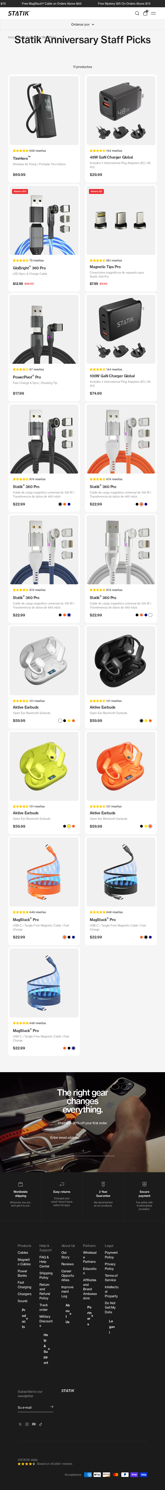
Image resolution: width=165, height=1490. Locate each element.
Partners (89, 1315)
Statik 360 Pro (26, 486)
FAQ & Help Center (44, 1261)
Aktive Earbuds (26, 707)
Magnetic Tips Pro (105, 267)
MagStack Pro (26, 919)
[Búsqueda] (137, 13)
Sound (22, 1301)
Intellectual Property (111, 1291)
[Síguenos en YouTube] (33, 1424)
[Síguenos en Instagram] (27, 1424)
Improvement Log (67, 1291)
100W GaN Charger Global (112, 376)
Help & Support (46, 1349)
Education (90, 1271)
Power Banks (22, 1273)
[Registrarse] (51, 1407)
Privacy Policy (110, 1266)
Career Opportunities (67, 1275)
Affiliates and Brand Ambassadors (90, 1289)
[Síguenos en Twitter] (20, 1424)
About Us (68, 1313)
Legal (111, 1326)
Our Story (65, 1255)
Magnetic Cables (24, 1262)
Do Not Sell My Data (110, 1307)
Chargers (24, 1294)
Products (24, 1318)
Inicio (11, 37)
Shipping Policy (46, 1275)
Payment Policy (111, 1255)
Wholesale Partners (90, 1257)
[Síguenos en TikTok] (40, 1424)
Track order (43, 1307)
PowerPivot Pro (27, 377)
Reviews (67, 1264)
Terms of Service (111, 1278)
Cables (23, 1253)
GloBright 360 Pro (29, 267)
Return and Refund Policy (44, 1291)
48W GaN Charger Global (111, 157)
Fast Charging (24, 1284)
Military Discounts (46, 1321)
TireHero (22, 158)
